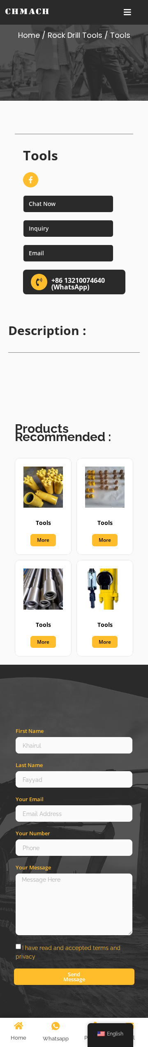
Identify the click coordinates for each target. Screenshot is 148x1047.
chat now (42, 204)
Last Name (29, 765)
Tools (43, 523)
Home (29, 35)
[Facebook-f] (30, 179)
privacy (25, 956)
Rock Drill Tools (75, 35)
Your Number (33, 833)
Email (36, 253)
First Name (30, 731)
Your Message (33, 867)
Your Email (30, 799)
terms (101, 947)
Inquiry (39, 228)
